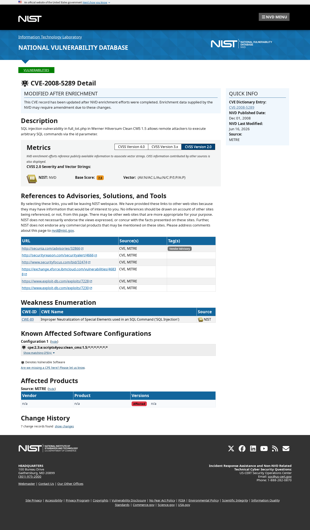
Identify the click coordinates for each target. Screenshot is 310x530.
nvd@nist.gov (63, 230)
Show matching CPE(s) (37, 353)
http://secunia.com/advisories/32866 (51, 248)
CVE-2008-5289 (241, 107)
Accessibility (53, 500)
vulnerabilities (36, 70)
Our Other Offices (70, 483)
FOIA (181, 500)
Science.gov (166, 505)
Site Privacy (34, 500)
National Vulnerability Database (73, 47)
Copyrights (100, 500)
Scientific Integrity (235, 500)
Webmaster (26, 483)
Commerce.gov (143, 505)
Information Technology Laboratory (50, 36)
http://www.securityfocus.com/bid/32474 (54, 262)
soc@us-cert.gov (280, 476)
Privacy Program (77, 500)
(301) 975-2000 (29, 476)
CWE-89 (28, 319)
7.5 (100, 178)
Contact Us (46, 483)
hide (54, 342)
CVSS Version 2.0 (198, 146)
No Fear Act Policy (162, 500)
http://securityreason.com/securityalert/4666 (58, 255)
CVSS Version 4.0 (131, 146)
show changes (64, 426)
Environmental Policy (204, 500)
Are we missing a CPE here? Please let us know (53, 368)
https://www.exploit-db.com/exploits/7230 (55, 288)
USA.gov (184, 505)
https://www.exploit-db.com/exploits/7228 (55, 281)
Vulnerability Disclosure (129, 500)
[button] (274, 17)
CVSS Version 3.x (165, 146)
